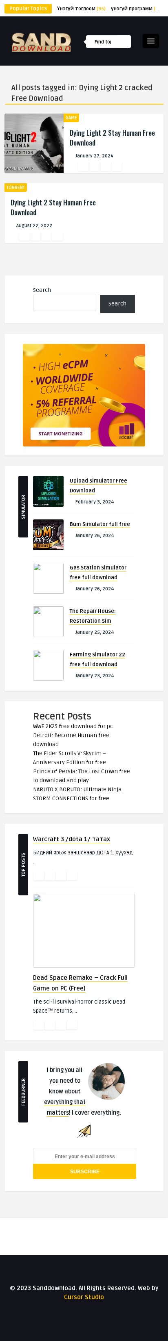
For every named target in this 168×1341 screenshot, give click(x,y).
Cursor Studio (84, 1297)
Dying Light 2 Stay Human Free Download (112, 137)
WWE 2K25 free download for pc (73, 726)
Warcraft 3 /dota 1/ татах (71, 839)
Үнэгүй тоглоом (81, 9)
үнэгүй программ (137, 9)
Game (71, 118)
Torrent (16, 187)
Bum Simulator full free (100, 524)
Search (42, 290)
